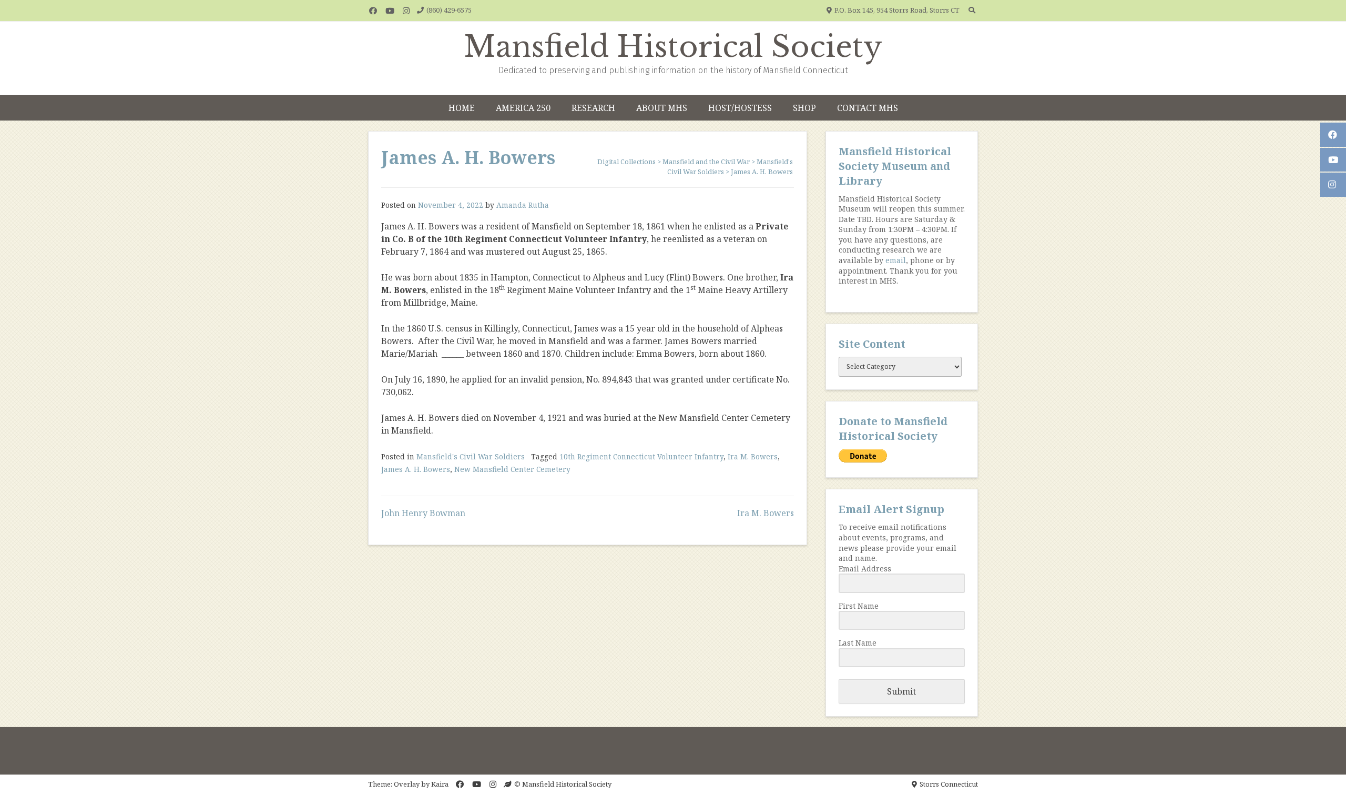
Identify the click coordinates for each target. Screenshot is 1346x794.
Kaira (439, 784)
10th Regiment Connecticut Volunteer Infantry (641, 456)
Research (593, 108)
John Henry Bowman (423, 513)
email (895, 260)
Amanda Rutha (522, 205)
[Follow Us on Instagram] (406, 11)
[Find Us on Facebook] (373, 11)
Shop (804, 108)
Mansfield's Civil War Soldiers (470, 456)
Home (461, 108)
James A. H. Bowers (415, 469)
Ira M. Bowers (753, 456)
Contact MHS (867, 108)
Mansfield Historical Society (673, 47)
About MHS (661, 108)
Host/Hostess (740, 108)
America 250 (523, 108)
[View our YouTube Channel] (389, 11)
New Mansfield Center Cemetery (512, 469)
